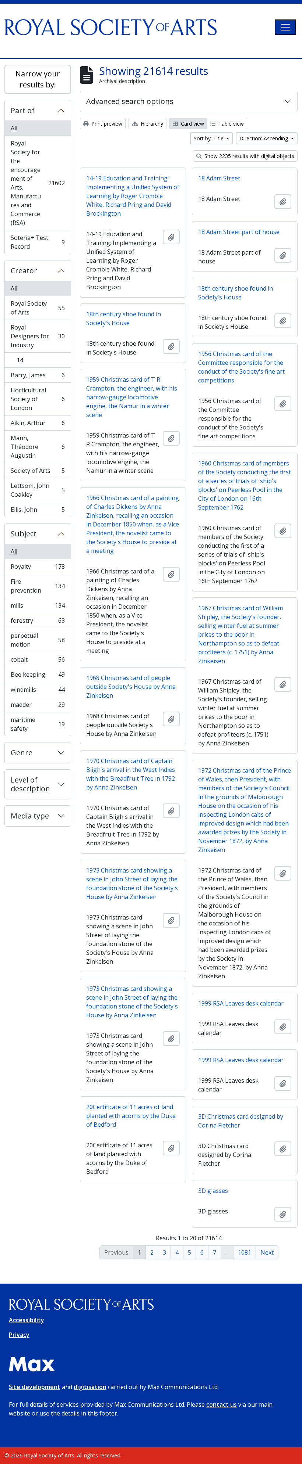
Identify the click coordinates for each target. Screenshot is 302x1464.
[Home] (113, 27)
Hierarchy (151, 123)
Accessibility (26, 1320)
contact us (221, 1404)
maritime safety (37, 724)
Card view (191, 123)
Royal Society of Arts (37, 307)
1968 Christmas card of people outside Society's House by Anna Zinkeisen (131, 686)
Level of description (30, 784)
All (14, 128)
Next (267, 1252)
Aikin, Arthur (37, 425)
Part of (23, 110)
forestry (37, 622)
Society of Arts (37, 472)
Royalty (37, 568)
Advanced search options (129, 101)
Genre (21, 753)
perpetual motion (37, 640)
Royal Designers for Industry (37, 336)
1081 (244, 1252)
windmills (37, 691)
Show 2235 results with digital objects (248, 155)
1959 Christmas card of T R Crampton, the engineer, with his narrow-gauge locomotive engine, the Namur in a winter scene (131, 397)
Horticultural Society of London (37, 399)
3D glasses (213, 1191)
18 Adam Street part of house (239, 232)
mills (37, 607)
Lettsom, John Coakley (37, 490)
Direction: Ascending (264, 138)
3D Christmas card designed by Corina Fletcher (240, 1120)
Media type (30, 816)
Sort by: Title (209, 138)
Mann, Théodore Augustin (37, 447)
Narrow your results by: (37, 79)
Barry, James (37, 377)
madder (37, 706)
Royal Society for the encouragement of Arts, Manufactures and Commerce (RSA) (37, 183)
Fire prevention (37, 586)
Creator (24, 271)
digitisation (90, 1387)
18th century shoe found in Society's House (235, 292)
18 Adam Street (219, 178)
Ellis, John (37, 511)
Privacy (19, 1335)
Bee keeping (37, 676)
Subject (23, 534)
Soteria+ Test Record (37, 242)
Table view (230, 123)
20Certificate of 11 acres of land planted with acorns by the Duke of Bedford (131, 1116)
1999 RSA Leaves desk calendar (241, 1003)
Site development (34, 1387)
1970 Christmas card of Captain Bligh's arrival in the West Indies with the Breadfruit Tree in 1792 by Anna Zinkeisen (130, 774)
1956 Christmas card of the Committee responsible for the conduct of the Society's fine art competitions (241, 367)
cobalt (37, 661)
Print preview (106, 123)
